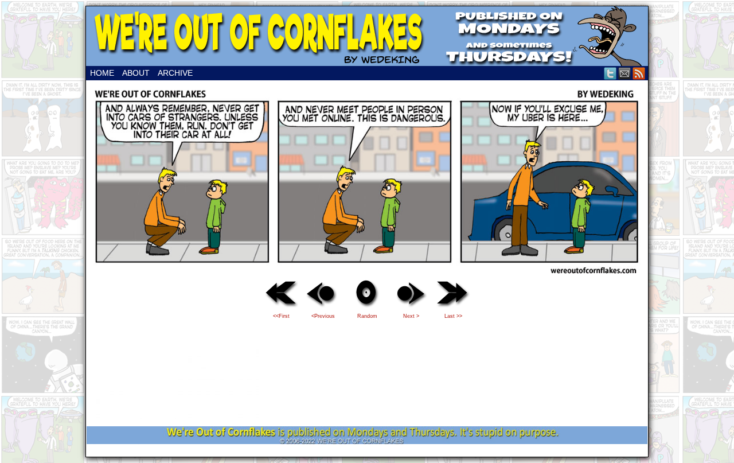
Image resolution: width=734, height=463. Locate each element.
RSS (639, 73)
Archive (175, 72)
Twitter (610, 73)
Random (367, 316)
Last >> (453, 316)
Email (625, 73)
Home (102, 72)
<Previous (323, 316)
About (136, 72)
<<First (281, 316)
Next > (411, 316)
